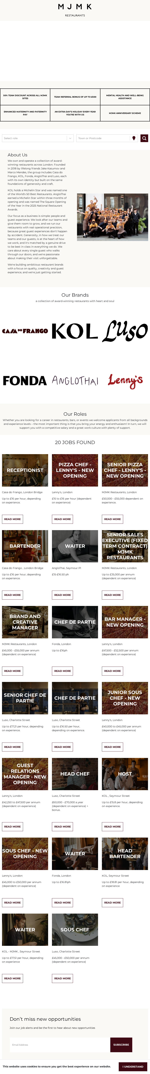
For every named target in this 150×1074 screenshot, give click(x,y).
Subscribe (121, 1044)
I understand (133, 1066)
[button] (25, 331)
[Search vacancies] (144, 138)
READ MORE (12, 519)
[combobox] (4, 138)
